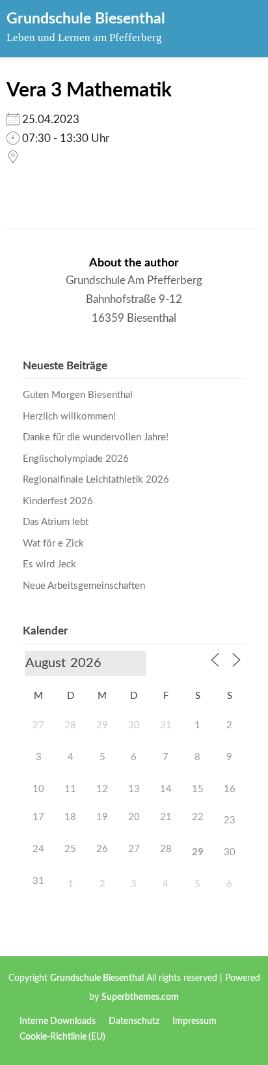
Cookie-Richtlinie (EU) (62, 1037)
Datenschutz (134, 1021)
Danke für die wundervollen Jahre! (95, 437)
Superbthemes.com (140, 997)
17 (38, 817)
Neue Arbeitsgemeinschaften (84, 586)
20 (134, 817)
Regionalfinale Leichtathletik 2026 (96, 480)
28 (166, 849)
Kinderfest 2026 (58, 501)
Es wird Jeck (49, 564)
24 (38, 849)
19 (102, 817)
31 (38, 881)
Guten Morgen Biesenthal (78, 395)
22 (198, 817)
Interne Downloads (58, 1021)
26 (102, 849)
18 (70, 817)
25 (70, 849)
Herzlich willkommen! (69, 416)
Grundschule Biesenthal (86, 18)
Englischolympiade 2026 (76, 459)
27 (134, 849)
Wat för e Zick (53, 543)
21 (166, 817)
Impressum (194, 1021)
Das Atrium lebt (55, 522)
